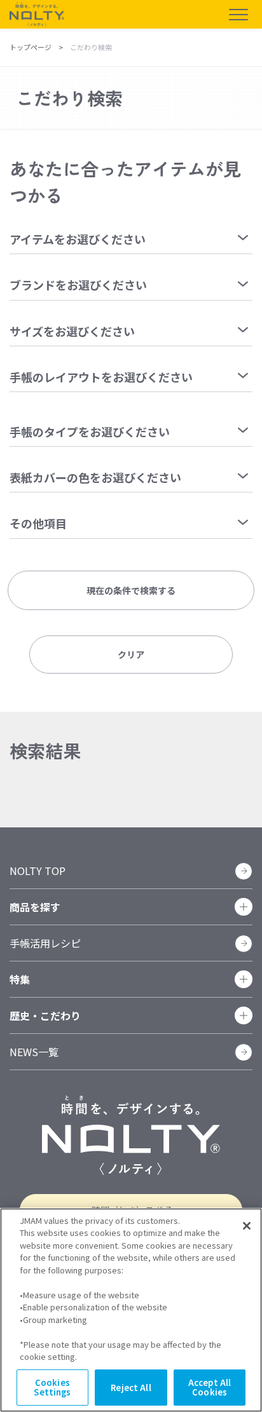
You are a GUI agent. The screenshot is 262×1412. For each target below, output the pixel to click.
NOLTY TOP (38, 870)
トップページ (31, 47)
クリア (131, 654)
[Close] (247, 1226)
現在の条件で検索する (131, 590)
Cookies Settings (52, 1387)
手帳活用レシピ (45, 943)
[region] (131, 1310)
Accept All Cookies (209, 1387)
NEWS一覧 (34, 1051)
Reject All (131, 1387)
